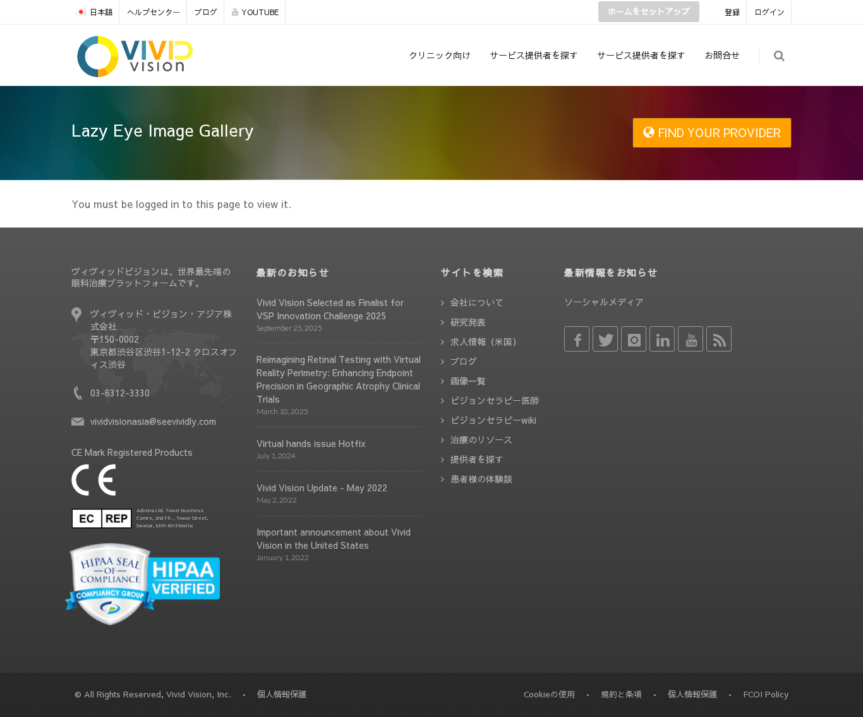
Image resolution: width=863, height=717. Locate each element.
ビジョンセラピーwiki (493, 420)
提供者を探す (477, 459)
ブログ (206, 12)
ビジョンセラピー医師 (494, 400)
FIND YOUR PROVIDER (718, 132)
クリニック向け (440, 55)
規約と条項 (621, 694)
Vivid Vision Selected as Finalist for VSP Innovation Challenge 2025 (330, 309)
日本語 (101, 12)
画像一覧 (468, 380)
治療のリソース (481, 439)
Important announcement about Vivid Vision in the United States (333, 538)
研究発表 (468, 322)
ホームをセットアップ (649, 11)
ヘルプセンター (153, 12)
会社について (477, 302)
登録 (732, 12)
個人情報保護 (692, 694)
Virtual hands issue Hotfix (311, 443)
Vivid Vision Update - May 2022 (321, 487)
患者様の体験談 (481, 478)
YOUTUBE (260, 12)
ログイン (769, 12)
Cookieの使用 (549, 694)
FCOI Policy (765, 694)
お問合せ (722, 55)
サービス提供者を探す (534, 55)
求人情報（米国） (485, 341)
